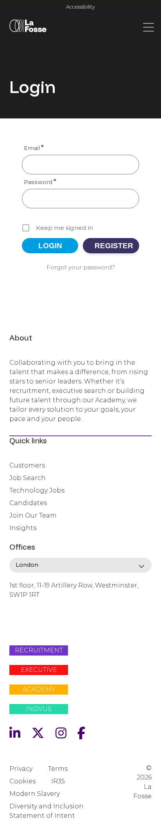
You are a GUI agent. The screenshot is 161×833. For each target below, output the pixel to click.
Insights (22, 528)
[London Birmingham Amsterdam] (80, 565)
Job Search (27, 478)
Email (34, 147)
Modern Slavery (34, 793)
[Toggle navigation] (148, 26)
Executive (39, 670)
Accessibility (80, 7)
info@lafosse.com (35, 609)
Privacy (20, 768)
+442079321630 (32, 621)
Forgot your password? (81, 267)
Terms (58, 768)
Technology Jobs (36, 490)
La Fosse (27, 27)
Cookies (22, 781)
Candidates (28, 503)
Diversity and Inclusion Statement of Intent (46, 811)
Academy (38, 689)
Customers (27, 465)
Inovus (39, 709)
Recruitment (39, 650)
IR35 (58, 781)
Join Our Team (33, 515)
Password (40, 181)
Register (114, 246)
